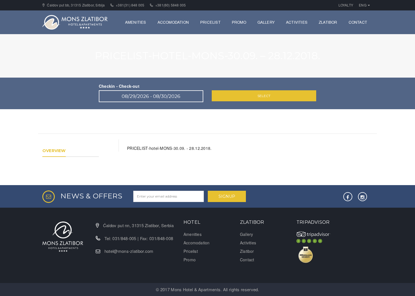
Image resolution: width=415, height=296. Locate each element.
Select (263, 96)
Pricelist (210, 22)
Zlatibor (328, 22)
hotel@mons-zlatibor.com (129, 251)
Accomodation (173, 22)
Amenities (135, 22)
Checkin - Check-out (119, 86)
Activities (296, 22)
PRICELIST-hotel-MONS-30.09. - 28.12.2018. (169, 148)
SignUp (227, 196)
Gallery (266, 22)
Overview (54, 150)
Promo (239, 22)
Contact (358, 22)
